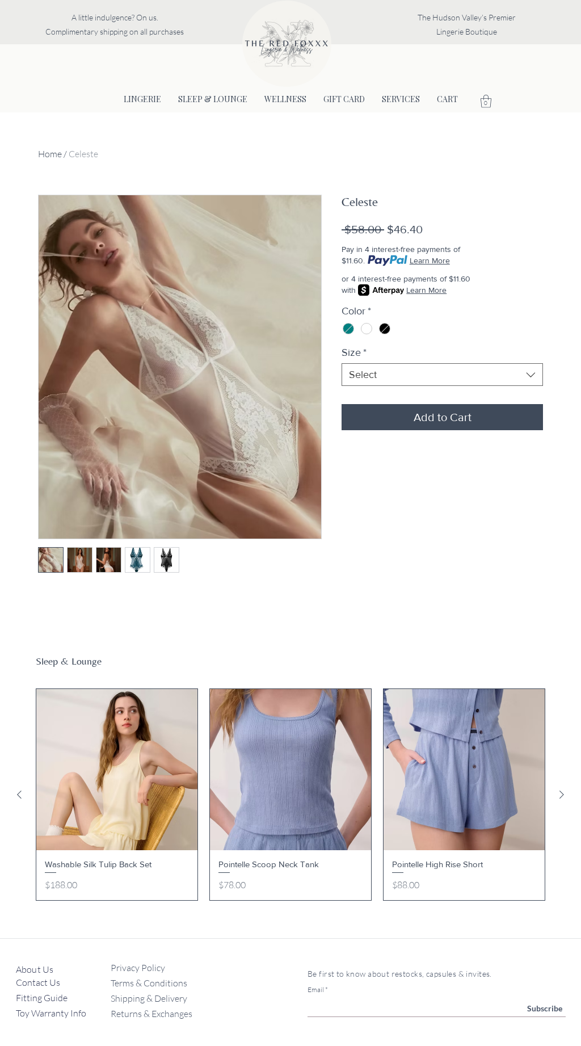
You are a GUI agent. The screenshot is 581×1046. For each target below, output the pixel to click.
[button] (486, 101)
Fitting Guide (42, 997)
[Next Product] (562, 794)
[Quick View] (116, 769)
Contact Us (39, 982)
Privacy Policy (138, 967)
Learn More (430, 260)
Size (354, 352)
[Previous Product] (19, 794)
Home (50, 153)
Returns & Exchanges (151, 1013)
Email (316, 989)
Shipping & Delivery (149, 998)
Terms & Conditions (149, 983)
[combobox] (442, 374)
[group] (290, 795)
